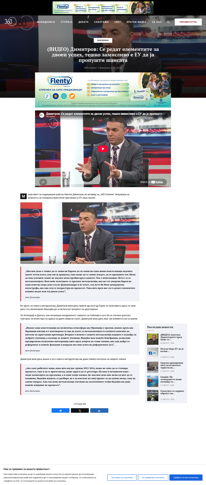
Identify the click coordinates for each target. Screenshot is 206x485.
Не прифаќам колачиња (153, 477)
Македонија (103, 40)
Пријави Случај (188, 22)
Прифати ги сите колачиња (185, 477)
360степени (90, 68)
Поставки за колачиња (122, 477)
